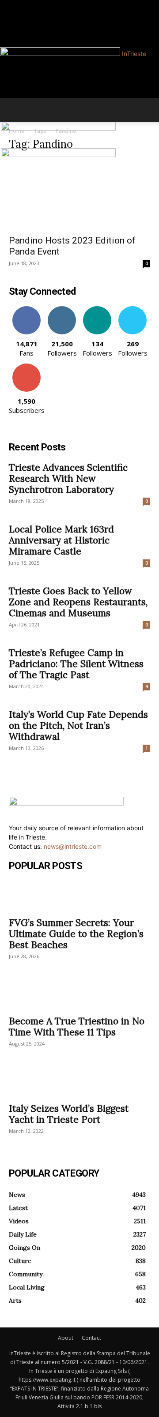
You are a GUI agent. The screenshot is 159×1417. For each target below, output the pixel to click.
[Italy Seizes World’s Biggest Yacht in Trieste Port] (79, 1081)
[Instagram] (17, 5)
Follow (62, 309)
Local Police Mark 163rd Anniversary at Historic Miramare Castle (61, 540)
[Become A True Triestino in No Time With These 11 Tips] (79, 994)
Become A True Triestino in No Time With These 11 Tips (76, 1026)
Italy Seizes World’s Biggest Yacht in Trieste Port (69, 1113)
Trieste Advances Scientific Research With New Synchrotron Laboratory (68, 478)
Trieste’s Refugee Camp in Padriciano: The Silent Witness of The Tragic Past (76, 664)
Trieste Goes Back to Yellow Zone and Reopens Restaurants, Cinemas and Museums (78, 602)
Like (27, 309)
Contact (91, 1338)
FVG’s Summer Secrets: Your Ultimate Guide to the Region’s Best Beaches (76, 934)
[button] (15, 110)
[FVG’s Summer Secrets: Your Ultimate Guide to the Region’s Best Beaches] (79, 896)
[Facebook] (12, 5)
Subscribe (26, 367)
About (65, 1338)
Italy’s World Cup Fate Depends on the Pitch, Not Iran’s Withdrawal (78, 725)
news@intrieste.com (73, 846)
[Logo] (58, 128)
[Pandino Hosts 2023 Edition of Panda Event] (79, 194)
